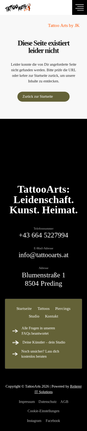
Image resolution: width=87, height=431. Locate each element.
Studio (34, 316)
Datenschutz (48, 402)
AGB (64, 402)
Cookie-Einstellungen (43, 411)
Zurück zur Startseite (38, 96)
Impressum (27, 402)
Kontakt (51, 316)
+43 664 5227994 (43, 235)
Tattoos (44, 309)
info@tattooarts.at (43, 254)
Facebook (53, 421)
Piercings (63, 309)
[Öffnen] (79, 7)
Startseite (24, 309)
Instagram (34, 421)
